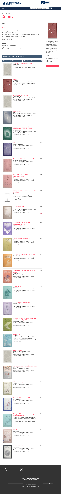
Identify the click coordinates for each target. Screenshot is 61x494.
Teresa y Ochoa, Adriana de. (25, 351)
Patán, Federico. (16, 367)
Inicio (3, 13)
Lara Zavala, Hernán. (17, 208)
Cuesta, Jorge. (15, 80)
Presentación (24, 478)
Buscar (50, 8)
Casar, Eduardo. (16, 431)
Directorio (37, 478)
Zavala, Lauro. (22, 193)
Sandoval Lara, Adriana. (17, 225)
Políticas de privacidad (28, 479)
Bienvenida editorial (31, 478)
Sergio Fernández (22, 195)
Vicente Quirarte (20, 417)
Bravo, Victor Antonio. (17, 130)
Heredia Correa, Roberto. (18, 321)
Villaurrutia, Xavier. (23, 160)
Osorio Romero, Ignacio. (17, 255)
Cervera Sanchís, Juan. (17, 96)
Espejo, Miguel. (16, 64)
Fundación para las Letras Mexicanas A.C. (15, 483)
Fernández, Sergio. (16, 303)
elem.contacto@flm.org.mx (30, 484)
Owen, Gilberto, (16, 160)
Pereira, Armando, (16, 351)
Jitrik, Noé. (15, 112)
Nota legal (35, 479)
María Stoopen (21, 336)
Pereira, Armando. (16, 240)
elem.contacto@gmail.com (48, 483)
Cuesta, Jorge (50, 40)
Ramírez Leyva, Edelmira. (17, 178)
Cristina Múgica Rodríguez (50, 42)
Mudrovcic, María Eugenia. (18, 144)
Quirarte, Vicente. (16, 273)
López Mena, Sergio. (17, 399)
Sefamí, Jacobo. (16, 383)
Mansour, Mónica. (16, 447)
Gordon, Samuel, (16, 193)
